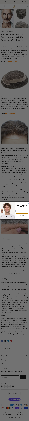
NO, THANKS (22, 215)
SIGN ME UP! (21, 213)
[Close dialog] (28, 203)
